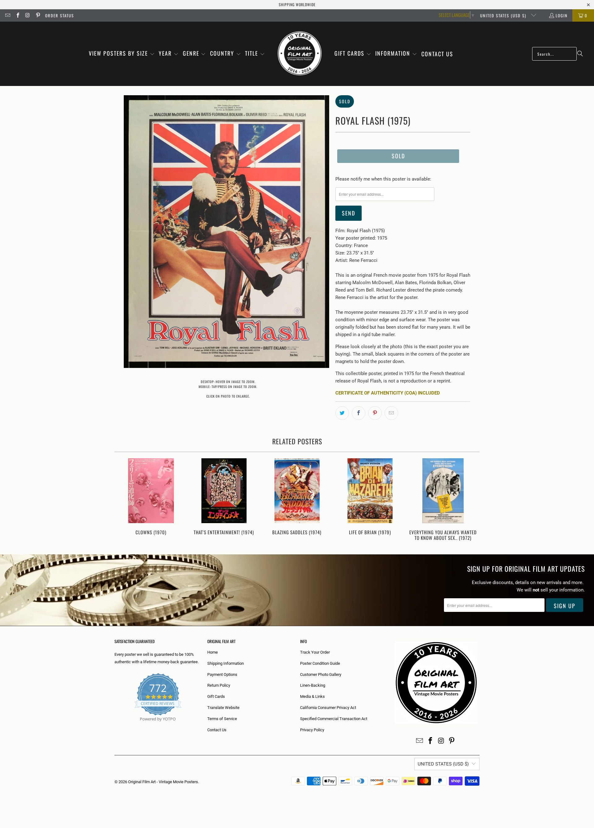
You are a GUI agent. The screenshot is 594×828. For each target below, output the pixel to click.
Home (212, 652)
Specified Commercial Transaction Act (333, 718)
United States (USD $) (504, 15)
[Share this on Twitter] (342, 413)
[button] (122, 54)
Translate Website (223, 707)
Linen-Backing (312, 685)
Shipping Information (225, 663)
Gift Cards (216, 696)
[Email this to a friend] (391, 413)
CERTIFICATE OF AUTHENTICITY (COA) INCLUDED (387, 393)
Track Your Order (315, 652)
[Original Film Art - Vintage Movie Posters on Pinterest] (37, 15)
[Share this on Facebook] (358, 413)
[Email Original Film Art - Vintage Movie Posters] (7, 15)
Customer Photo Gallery (320, 674)
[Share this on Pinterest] (375, 413)
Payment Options (222, 674)
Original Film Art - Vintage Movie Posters (163, 781)
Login (562, 15)
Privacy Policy (312, 730)
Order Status (59, 15)
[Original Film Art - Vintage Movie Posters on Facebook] (17, 15)
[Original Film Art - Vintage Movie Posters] (299, 54)
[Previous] (123, 500)
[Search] (580, 54)
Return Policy (218, 685)
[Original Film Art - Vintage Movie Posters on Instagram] (27, 15)
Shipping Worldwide (297, 4)
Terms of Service (222, 718)
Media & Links (312, 696)
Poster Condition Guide (320, 663)
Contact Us (216, 730)
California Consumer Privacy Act (328, 707)
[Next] (471, 500)
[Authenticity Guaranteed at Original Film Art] (114, 726)
